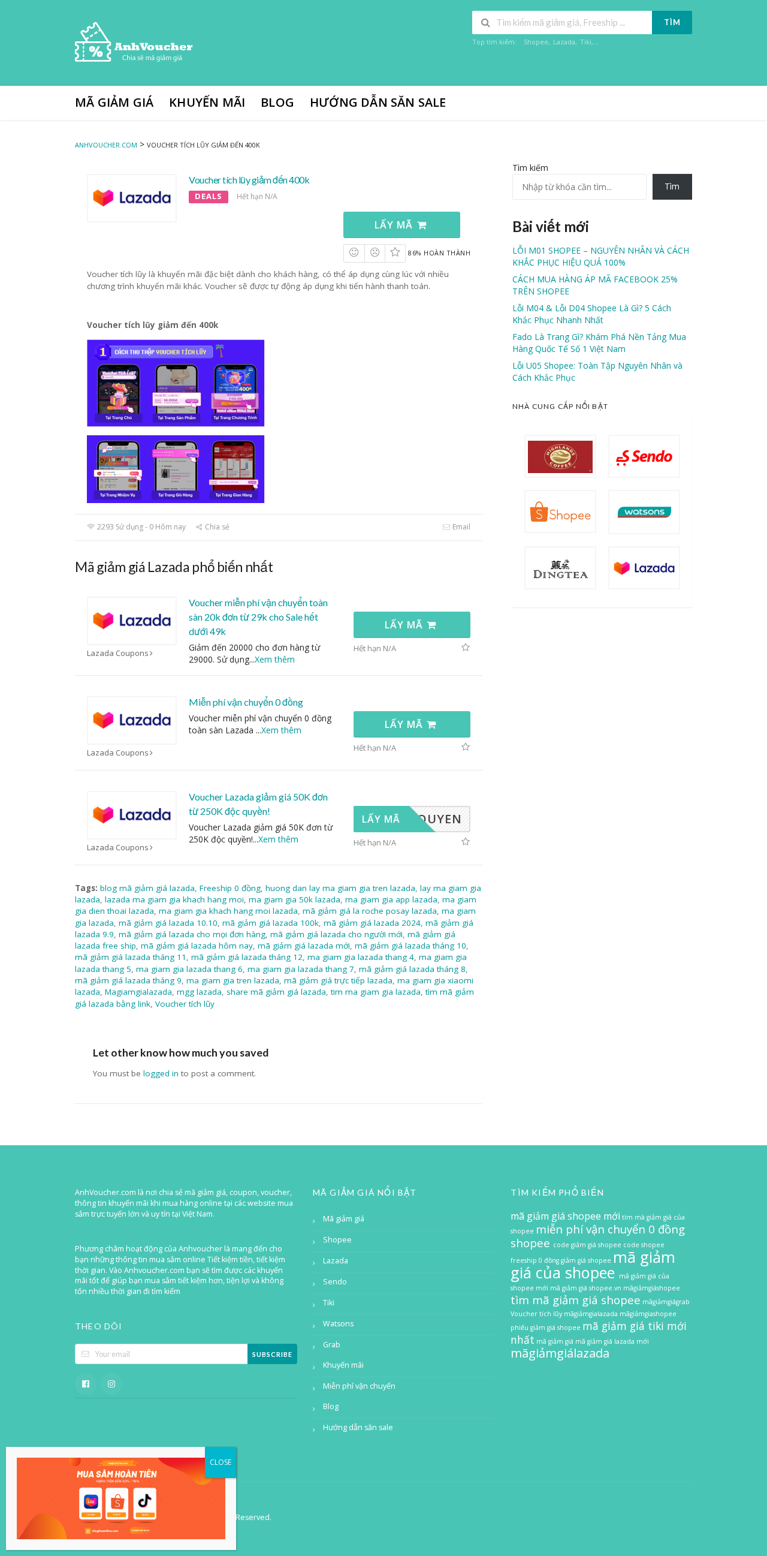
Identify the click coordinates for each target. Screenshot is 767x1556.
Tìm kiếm (530, 167)
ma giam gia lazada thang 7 (300, 969)
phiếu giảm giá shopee (546, 1327)
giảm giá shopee (587, 1260)
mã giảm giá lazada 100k (270, 922)
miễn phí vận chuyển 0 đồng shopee (598, 1235)
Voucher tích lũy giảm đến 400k (249, 179)
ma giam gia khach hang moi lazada (228, 910)
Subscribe (272, 1354)
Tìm (672, 22)
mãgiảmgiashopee (648, 1314)
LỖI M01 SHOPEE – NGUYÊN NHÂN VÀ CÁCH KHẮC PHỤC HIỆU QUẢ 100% (600, 256)
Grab (331, 1345)
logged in (161, 1073)
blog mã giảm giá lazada (147, 888)
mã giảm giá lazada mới (304, 945)
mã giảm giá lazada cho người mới (336, 934)
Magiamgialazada (138, 991)
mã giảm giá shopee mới (565, 1216)
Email (460, 527)
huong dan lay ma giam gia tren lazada (340, 888)
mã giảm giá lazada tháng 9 (128, 980)
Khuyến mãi (207, 102)
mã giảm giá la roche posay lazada (370, 910)
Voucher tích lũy (185, 1003)
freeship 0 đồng (535, 1260)
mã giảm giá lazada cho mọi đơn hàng (192, 934)
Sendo (335, 1282)
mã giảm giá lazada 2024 (372, 922)
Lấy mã (395, 224)
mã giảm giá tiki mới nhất (599, 1333)
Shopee (536, 41)
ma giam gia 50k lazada (294, 899)
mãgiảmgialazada (591, 1314)
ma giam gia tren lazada (232, 980)
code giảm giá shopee (588, 1245)
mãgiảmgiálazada (560, 1353)
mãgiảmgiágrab (666, 1302)
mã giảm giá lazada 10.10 (168, 922)
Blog (277, 102)
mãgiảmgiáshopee (651, 1288)
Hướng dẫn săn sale (378, 102)
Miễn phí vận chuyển (359, 1386)
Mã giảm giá (114, 102)
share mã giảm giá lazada (276, 991)
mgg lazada (199, 991)
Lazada (564, 41)
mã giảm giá (554, 1341)
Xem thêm (275, 659)
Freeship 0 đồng (230, 888)
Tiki (585, 41)
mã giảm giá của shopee (593, 1265)
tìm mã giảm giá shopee (576, 1299)
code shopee (644, 1245)
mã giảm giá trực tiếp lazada (338, 980)
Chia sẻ (216, 527)
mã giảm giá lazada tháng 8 (412, 969)
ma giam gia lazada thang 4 (360, 957)
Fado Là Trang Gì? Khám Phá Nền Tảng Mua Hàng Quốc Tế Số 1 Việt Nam (599, 342)
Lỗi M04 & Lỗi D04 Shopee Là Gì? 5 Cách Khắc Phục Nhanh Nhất (591, 314)
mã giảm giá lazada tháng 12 (247, 957)
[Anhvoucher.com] (135, 44)
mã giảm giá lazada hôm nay (197, 945)
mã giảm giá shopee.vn (585, 1288)
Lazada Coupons (118, 653)
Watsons (338, 1324)
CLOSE (220, 1462)
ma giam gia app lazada (391, 899)
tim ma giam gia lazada (376, 991)
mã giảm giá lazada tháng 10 (410, 945)
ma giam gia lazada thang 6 (189, 969)
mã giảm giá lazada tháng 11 (130, 957)
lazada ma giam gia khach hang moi (174, 899)
